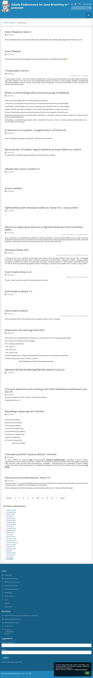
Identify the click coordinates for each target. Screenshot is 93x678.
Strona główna (9, 23)
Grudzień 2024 (11, 539)
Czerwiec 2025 (11, 528)
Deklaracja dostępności (12, 582)
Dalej (62, 498)
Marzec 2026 (10, 514)
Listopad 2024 (11, 541)
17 (56, 498)
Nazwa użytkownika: (8, 642)
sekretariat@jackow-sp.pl (13, 619)
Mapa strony (9, 596)
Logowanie (87, 4)
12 (33, 498)
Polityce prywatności (81, 669)
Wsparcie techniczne (11, 579)
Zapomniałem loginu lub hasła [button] (11, 662)
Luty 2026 (9, 516)
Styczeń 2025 (10, 536)
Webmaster (8, 575)
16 (52, 498)
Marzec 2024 (10, 555)
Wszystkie (9, 559)
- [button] (72, 4)
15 (47, 498)
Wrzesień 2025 (11, 524)
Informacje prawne (11, 586)
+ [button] (24, 673)
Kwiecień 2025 (11, 530)
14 (42, 498)
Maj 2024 (9, 551)
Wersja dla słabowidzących (12, 673)
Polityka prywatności (12, 589)
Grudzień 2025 (11, 520)
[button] (75, 4)
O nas (6, 600)
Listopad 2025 (11, 522)
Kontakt (7, 603)
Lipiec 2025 (10, 526)
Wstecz (9, 498)
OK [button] (87, 673)
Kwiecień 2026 (11, 512)
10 (23, 498)
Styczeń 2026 (10, 518)
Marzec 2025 (10, 532)
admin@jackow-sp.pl (11, 623)
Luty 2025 (9, 534)
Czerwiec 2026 (11, 510)
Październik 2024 (11, 543)
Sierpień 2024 (10, 547)
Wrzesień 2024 (11, 545)
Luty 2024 (9, 557)
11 (28, 498)
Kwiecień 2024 (11, 553)
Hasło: (3, 650)
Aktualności (22, 23)
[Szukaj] (90, 7)
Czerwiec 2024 (11, 549)
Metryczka (8, 593)
